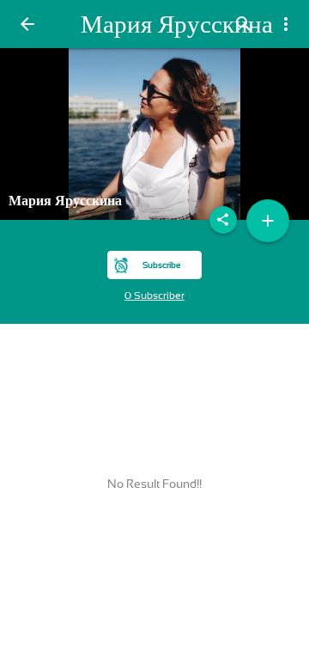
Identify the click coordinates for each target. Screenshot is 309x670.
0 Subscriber (154, 295)
